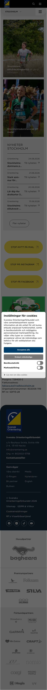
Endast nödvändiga (23, 357)
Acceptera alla (23, 350)
